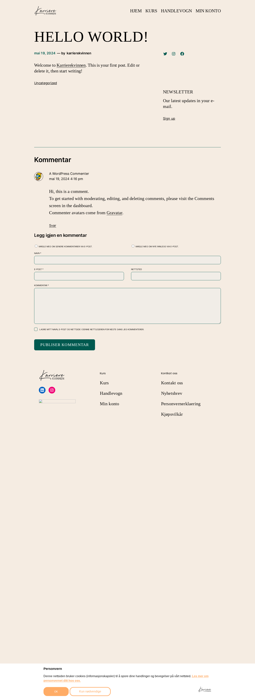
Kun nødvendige (90, 691)
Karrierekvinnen (71, 65)
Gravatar (114, 212)
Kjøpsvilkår (172, 414)
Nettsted (136, 269)
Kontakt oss (172, 382)
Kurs (104, 382)
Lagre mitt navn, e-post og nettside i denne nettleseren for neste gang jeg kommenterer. (91, 329)
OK (56, 691)
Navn (37, 253)
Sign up (169, 118)
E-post (38, 269)
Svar (52, 225)
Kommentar (41, 285)
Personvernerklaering (181, 403)
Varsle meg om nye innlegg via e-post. (157, 246)
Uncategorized (45, 83)
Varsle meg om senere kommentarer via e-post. (65, 246)
